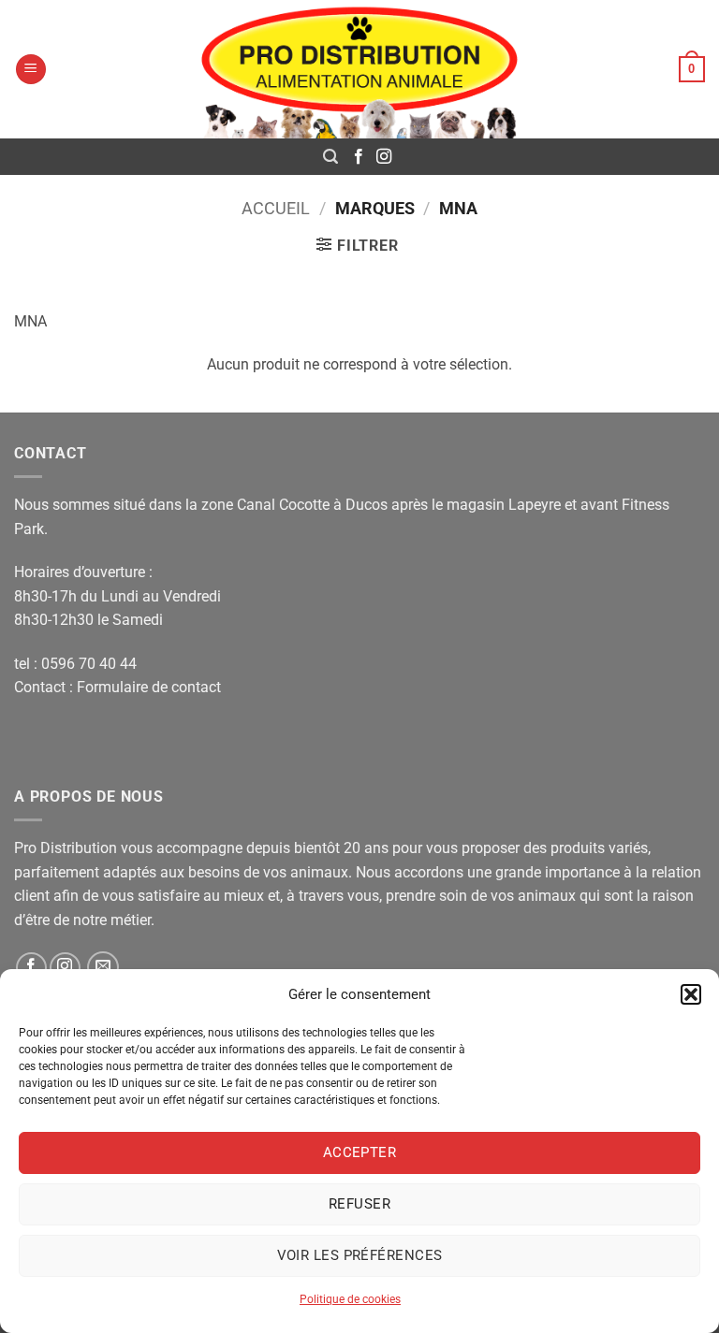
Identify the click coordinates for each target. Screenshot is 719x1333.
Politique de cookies (350, 1299)
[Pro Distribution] (359, 69)
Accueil (276, 208)
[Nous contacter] (103, 967)
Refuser (359, 1203)
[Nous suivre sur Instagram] (383, 157)
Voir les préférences (360, 1255)
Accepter (360, 1152)
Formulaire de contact (149, 687)
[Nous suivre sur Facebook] (358, 157)
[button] (691, 994)
